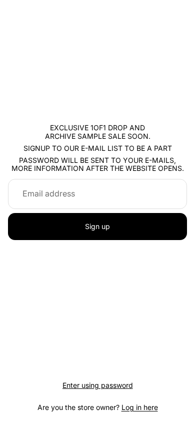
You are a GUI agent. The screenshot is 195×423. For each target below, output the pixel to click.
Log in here (140, 407)
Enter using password (97, 385)
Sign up (97, 226)
